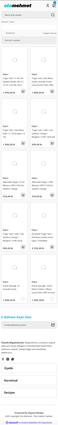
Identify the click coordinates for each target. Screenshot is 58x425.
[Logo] (18, 6)
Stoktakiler (10, 33)
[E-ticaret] (28, 422)
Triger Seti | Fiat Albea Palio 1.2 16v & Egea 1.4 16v (14, 133)
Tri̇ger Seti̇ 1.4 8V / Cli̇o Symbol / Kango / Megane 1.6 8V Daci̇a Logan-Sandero (13, 237)
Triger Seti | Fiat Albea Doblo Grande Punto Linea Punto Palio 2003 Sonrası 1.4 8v (42, 82)
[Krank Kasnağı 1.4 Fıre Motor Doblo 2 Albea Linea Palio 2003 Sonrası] (43, 267)
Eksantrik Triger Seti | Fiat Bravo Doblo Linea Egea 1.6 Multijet (42, 237)
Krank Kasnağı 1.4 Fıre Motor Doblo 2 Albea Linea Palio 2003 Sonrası (43, 289)
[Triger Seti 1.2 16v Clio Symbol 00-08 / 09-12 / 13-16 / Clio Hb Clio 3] (14, 59)
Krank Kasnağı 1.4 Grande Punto (11, 287)
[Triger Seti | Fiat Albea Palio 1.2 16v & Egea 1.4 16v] (14, 111)
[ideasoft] (12, 422)
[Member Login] (47, 5)
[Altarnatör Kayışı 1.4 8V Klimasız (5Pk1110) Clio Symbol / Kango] (43, 163)
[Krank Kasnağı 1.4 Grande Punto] (14, 267)
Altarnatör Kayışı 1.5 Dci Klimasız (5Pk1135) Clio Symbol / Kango (13, 185)
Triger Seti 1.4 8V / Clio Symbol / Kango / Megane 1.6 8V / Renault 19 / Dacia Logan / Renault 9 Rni (43, 134)
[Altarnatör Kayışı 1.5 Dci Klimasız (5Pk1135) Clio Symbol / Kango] (14, 163)
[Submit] (54, 325)
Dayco (12, 22)
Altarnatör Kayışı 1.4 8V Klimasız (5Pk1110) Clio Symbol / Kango (42, 185)
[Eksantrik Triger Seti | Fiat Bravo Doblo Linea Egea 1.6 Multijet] (43, 215)
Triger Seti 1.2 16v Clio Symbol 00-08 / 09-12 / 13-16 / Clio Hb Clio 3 (13, 81)
